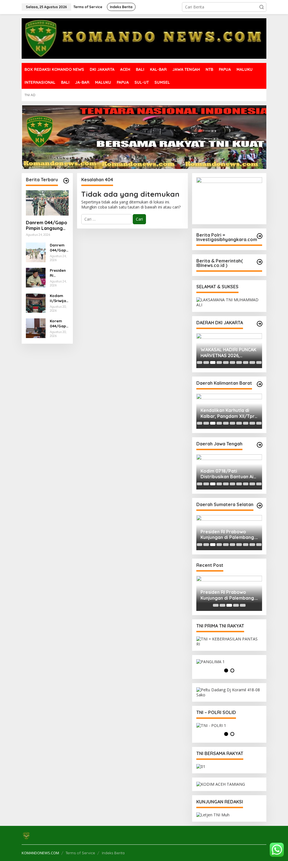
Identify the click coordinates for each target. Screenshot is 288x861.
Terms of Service (80, 853)
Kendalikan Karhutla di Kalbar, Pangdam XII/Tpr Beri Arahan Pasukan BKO (228, 413)
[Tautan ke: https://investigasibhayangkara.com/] (259, 236)
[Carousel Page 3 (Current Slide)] (212, 362)
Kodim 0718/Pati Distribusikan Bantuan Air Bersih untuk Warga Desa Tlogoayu (228, 474)
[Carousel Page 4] (219, 362)
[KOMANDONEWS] (144, 38)
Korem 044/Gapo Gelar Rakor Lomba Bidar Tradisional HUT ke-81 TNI (58, 323)
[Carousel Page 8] (245, 362)
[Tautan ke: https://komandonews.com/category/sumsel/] (259, 505)
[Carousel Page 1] (199, 362)
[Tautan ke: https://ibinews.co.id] (66, 180)
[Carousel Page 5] (225, 362)
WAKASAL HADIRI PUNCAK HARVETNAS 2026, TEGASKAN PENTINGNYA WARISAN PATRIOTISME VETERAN (228, 353)
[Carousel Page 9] (252, 362)
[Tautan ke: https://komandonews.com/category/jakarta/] (259, 323)
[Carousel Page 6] (232, 362)
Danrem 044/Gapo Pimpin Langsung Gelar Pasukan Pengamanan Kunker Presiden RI (46, 226)
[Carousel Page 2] (206, 362)
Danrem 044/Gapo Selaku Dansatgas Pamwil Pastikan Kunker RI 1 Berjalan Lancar (59, 248)
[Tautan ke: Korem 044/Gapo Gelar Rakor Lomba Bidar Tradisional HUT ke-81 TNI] (36, 327)
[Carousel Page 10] (259, 362)
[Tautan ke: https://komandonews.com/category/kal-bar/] (259, 384)
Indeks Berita (113, 853)
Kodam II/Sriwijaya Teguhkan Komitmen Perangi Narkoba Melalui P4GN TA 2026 (59, 298)
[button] (261, 7)
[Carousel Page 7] (239, 362)
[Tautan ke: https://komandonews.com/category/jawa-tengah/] (259, 444)
